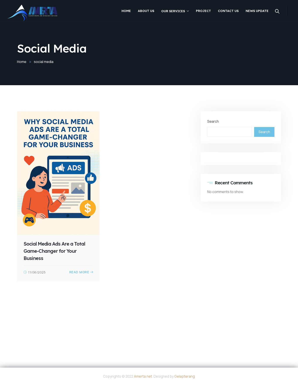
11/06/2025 (37, 272)
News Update (257, 11)
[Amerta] (32, 13)
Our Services (173, 11)
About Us (146, 11)
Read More (79, 272)
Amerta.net (143, 376)
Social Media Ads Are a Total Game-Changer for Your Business (54, 251)
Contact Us (228, 11)
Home (126, 11)
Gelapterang (184, 376)
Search (213, 121)
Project (203, 11)
